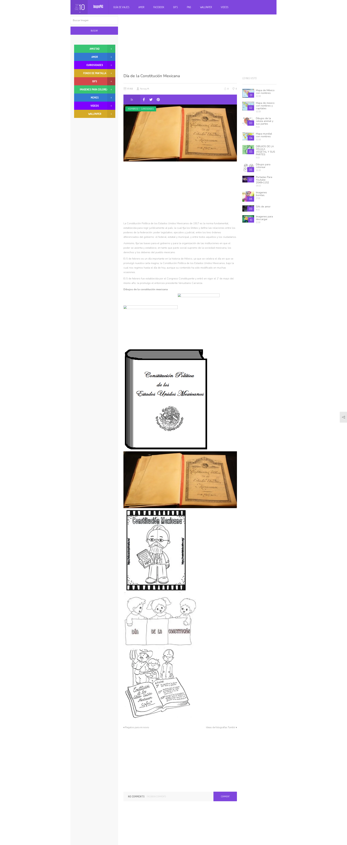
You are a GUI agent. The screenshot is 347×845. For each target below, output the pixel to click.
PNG (189, 7)
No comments (136, 796)
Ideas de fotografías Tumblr (220, 727)
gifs (94, 81)
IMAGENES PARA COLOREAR (95, 89)
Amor (141, 7)
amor (94, 56)
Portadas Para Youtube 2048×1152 (264, 179)
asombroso (133, 108)
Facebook (158, 7)
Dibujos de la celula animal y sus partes (264, 121)
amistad (95, 48)
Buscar (94, 30)
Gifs (175, 7)
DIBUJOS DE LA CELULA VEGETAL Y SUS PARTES (265, 150)
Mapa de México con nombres (265, 92)
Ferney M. (144, 88)
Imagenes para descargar (264, 218)
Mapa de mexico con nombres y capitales (265, 105)
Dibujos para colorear (263, 166)
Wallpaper (206, 7)
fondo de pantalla (94, 73)
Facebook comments (156, 796)
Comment (225, 796)
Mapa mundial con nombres (264, 135)
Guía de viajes (121, 7)
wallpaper (94, 113)
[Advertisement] (200, 43)
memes (95, 97)
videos (95, 105)
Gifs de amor (263, 206)
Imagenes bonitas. (261, 194)
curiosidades (147, 108)
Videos (224, 7)
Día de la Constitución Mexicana (151, 76)
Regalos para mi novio (137, 727)
